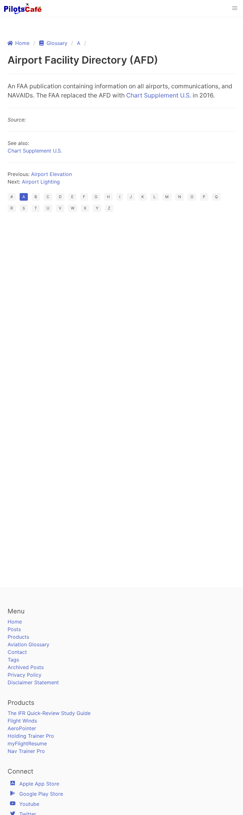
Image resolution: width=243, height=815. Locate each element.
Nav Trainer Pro (26, 751)
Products (18, 637)
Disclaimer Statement (33, 682)
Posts (14, 629)
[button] (235, 8)
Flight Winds (22, 721)
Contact (17, 652)
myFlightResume (27, 743)
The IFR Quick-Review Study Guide (49, 713)
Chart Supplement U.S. (158, 95)
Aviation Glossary (28, 644)
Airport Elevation (51, 174)
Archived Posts (26, 667)
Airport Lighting (41, 182)
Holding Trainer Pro (31, 736)
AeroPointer (22, 728)
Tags (13, 659)
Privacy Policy (24, 675)
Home (15, 621)
